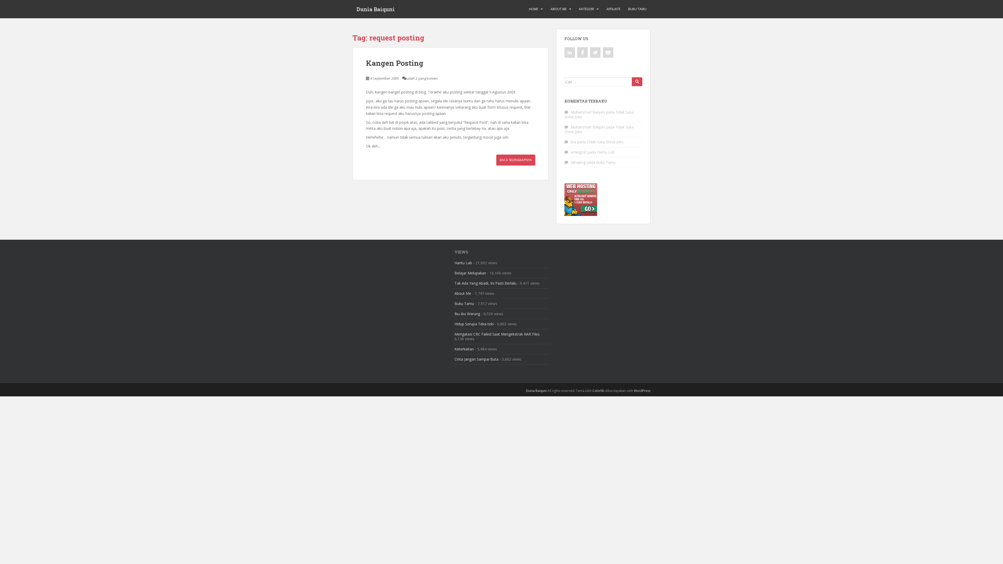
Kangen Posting (394, 63)
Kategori (586, 9)
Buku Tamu (637, 9)
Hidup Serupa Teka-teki (474, 323)
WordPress (642, 391)
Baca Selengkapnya (516, 160)
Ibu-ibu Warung (467, 313)
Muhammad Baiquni (588, 112)
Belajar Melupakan (470, 273)
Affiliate (613, 9)
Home (533, 9)
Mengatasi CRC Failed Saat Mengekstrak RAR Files (497, 334)
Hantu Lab (606, 152)
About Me (559, 9)
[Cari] (637, 81)
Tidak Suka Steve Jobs (605, 141)
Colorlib (598, 391)
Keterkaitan (464, 348)
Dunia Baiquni (376, 9)
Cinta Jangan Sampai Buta (476, 359)
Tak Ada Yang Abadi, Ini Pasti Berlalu (485, 283)
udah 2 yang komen (422, 78)
